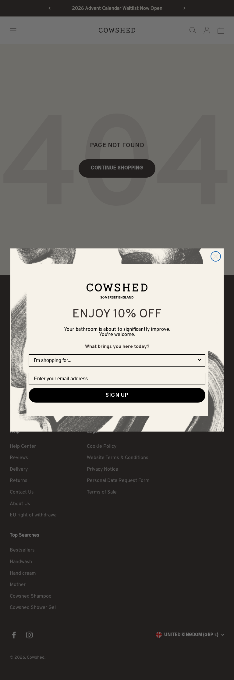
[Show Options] (200, 360)
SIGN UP (117, 395)
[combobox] (115, 360)
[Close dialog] (216, 256)
